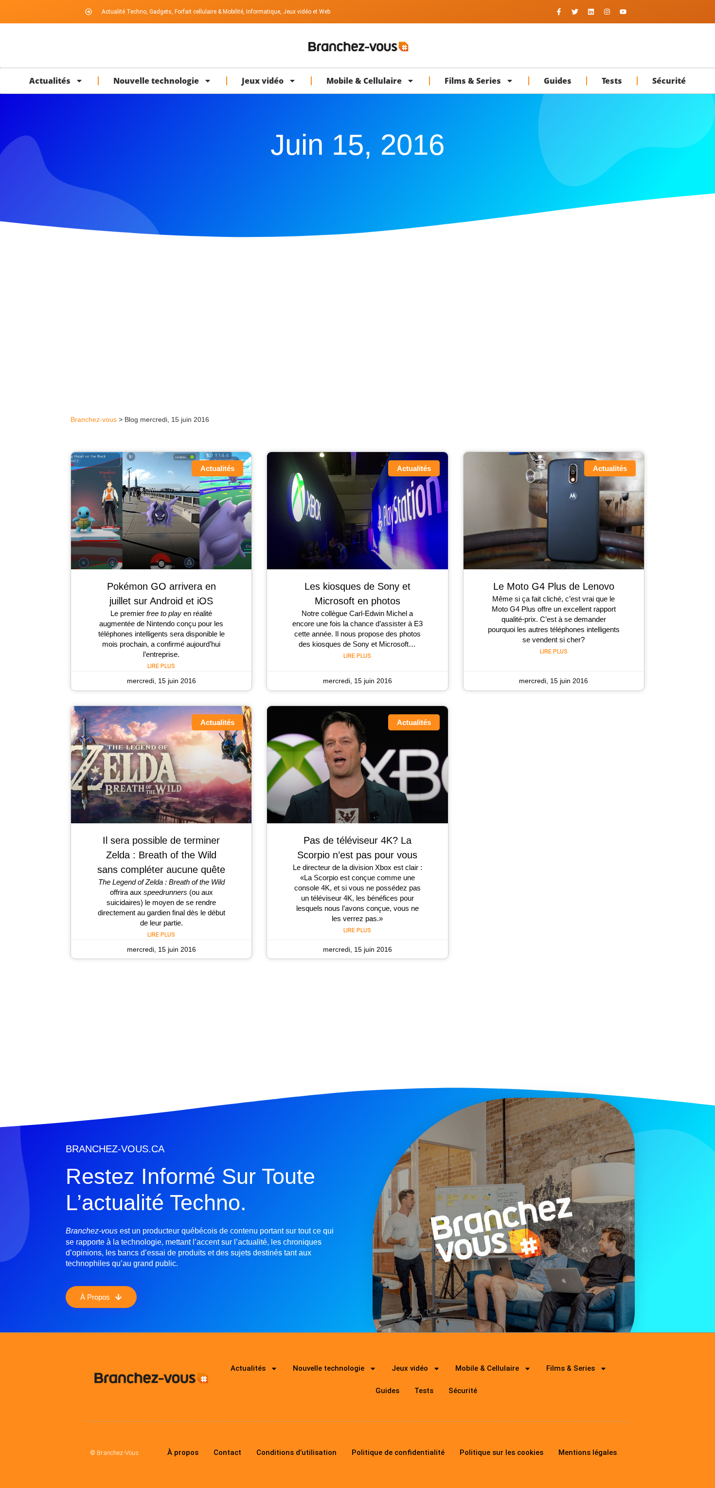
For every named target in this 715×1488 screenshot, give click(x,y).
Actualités (50, 80)
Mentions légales (587, 1452)
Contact (227, 1452)
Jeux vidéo (263, 80)
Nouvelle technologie (156, 80)
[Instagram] (607, 11)
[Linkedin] (591, 11)
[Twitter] (575, 11)
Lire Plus (161, 666)
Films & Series (473, 80)
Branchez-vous (94, 419)
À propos (182, 1452)
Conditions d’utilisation (296, 1452)
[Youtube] (623, 11)
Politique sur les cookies (501, 1452)
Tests (612, 80)
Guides (558, 80)
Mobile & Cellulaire (364, 80)
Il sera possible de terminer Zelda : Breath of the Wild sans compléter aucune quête (161, 855)
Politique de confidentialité (398, 1452)
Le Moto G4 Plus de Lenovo (553, 586)
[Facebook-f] (559, 11)
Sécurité (669, 80)
